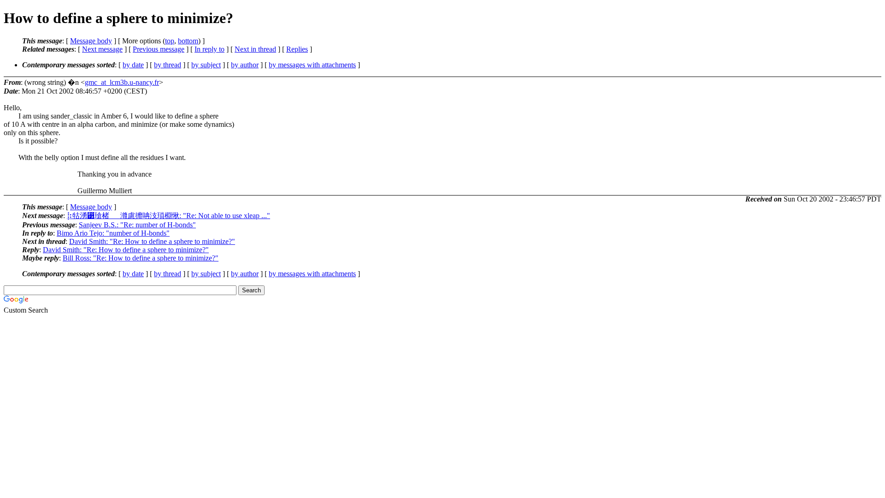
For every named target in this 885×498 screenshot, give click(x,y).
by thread (167, 65)
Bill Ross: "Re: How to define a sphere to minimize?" (140, 258)
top (169, 41)
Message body (91, 41)
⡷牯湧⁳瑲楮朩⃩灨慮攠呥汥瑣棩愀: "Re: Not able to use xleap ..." (168, 215)
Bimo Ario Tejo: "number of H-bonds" (113, 233)
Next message (102, 49)
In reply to (209, 49)
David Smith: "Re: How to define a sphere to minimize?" (152, 241)
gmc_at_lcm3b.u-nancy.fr (122, 82)
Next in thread (255, 49)
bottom (188, 41)
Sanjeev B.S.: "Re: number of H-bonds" (137, 225)
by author (245, 65)
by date (133, 65)
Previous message (158, 49)
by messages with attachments (312, 65)
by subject (206, 65)
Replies (297, 49)
